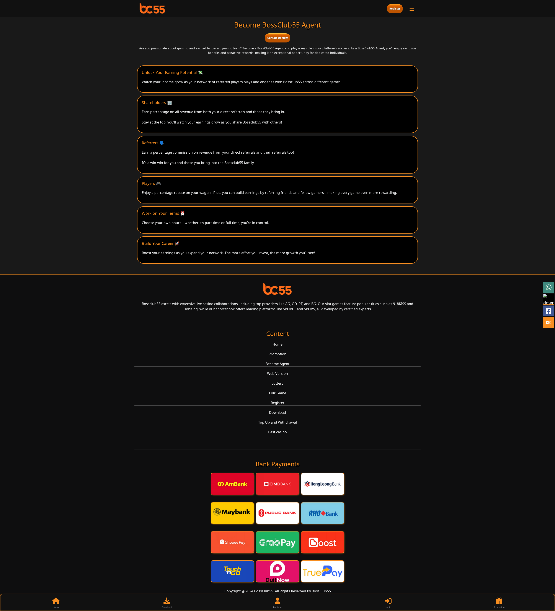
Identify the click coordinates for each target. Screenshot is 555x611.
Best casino (277, 432)
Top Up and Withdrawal (277, 422)
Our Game (277, 393)
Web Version (277, 373)
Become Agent (277, 363)
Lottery (277, 383)
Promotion (277, 354)
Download (277, 412)
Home (277, 344)
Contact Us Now (277, 38)
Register (394, 8)
